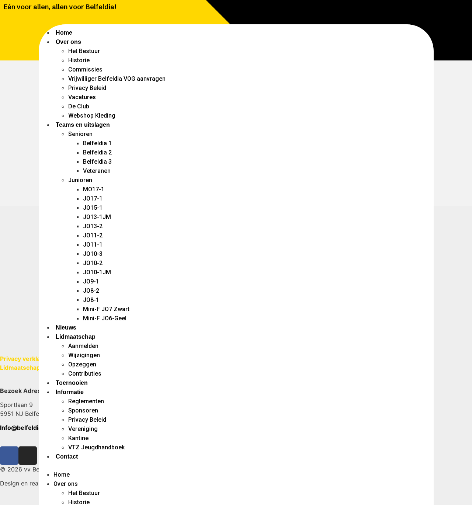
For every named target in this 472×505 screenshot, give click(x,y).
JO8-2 (91, 290)
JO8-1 (91, 299)
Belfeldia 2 (97, 152)
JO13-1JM (97, 216)
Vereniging (83, 428)
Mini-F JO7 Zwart (106, 309)
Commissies (85, 69)
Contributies (84, 373)
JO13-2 (93, 226)
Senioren (80, 133)
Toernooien (72, 383)
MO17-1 (93, 189)
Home (64, 32)
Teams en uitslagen (83, 125)
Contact (67, 456)
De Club (78, 106)
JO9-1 (91, 281)
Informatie (70, 392)
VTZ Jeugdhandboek (96, 447)
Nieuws (66, 327)
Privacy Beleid (87, 87)
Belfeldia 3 (97, 161)
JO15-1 (93, 207)
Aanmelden (83, 345)
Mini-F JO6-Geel (104, 318)
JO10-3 (93, 253)
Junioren (80, 180)
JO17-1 (93, 198)
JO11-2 (93, 235)
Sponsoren (83, 410)
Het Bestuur (84, 51)
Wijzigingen (84, 355)
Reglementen (86, 401)
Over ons (68, 42)
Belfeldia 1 (97, 143)
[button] (236, 465)
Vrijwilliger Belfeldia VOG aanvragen (117, 78)
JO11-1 (93, 244)
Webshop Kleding (91, 115)
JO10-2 (93, 263)
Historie (79, 60)
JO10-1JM (97, 272)
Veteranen (97, 170)
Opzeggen (82, 364)
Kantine (78, 438)
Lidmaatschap (76, 337)
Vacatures (82, 97)
